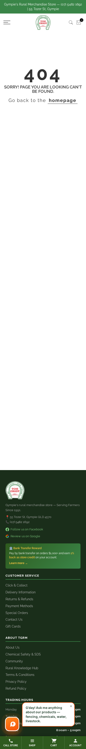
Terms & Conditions (20, 675)
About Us (12, 647)
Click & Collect (17, 585)
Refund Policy (16, 688)
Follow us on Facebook (27, 529)
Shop (32, 745)
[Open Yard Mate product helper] (12, 724)
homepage (62, 100)
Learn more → (18, 563)
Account (75, 745)
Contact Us (14, 619)
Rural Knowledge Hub (22, 668)
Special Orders (17, 613)
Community (14, 661)
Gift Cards (13, 626)
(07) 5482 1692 (20, 522)
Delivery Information (21, 592)
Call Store (10, 745)
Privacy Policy (16, 681)
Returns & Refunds (19, 599)
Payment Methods (19, 606)
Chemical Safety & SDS (23, 654)
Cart (53, 745)
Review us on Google (25, 536)
